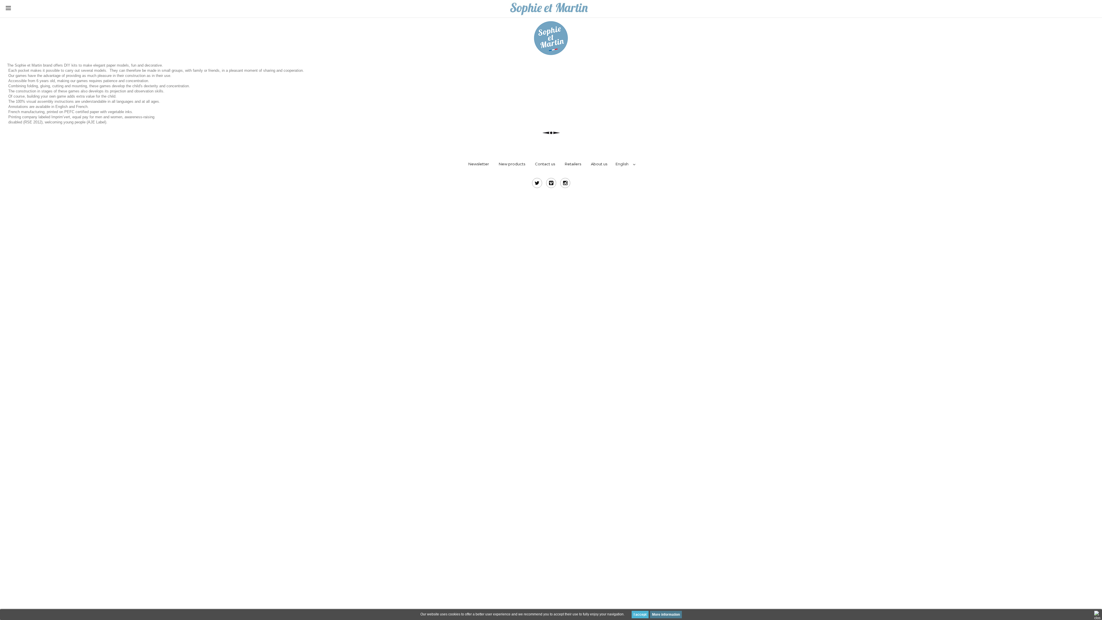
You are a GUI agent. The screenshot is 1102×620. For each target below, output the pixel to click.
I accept (640, 615)
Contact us (545, 164)
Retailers (573, 164)
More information (666, 615)
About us (599, 164)
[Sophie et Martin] (549, 8)
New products (512, 164)
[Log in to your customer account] (1044, 8)
